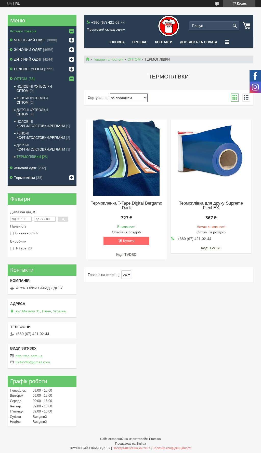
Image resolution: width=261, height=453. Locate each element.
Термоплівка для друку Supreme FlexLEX (211, 205)
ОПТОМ (134, 59)
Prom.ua (155, 439)
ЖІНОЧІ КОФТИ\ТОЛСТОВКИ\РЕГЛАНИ (41, 135)
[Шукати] (235, 26)
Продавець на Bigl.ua (130, 443)
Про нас (139, 42)
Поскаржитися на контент (131, 448)
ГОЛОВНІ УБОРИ (28, 69)
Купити (129, 241)
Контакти (163, 42)
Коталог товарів (23, 31)
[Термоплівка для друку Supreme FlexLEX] (211, 157)
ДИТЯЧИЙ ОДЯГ (28, 59)
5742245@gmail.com (33, 362)
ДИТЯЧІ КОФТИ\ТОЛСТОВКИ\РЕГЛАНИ (41, 147)
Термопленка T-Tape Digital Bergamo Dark (126, 205)
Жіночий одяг (25, 168)
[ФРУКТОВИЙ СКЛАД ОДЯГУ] (168, 26)
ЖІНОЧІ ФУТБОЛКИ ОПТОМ (32, 100)
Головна (117, 42)
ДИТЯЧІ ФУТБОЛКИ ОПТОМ (32, 112)
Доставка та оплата (198, 42)
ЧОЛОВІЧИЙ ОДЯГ (30, 40)
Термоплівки (24, 178)
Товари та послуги (108, 59)
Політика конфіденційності (171, 448)
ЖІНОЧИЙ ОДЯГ (28, 50)
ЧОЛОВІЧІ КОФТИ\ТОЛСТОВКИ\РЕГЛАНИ (41, 124)
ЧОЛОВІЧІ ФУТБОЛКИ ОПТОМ (34, 89)
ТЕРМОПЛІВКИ (29, 157)
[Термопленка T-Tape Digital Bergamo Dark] (126, 157)
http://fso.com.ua (29, 356)
